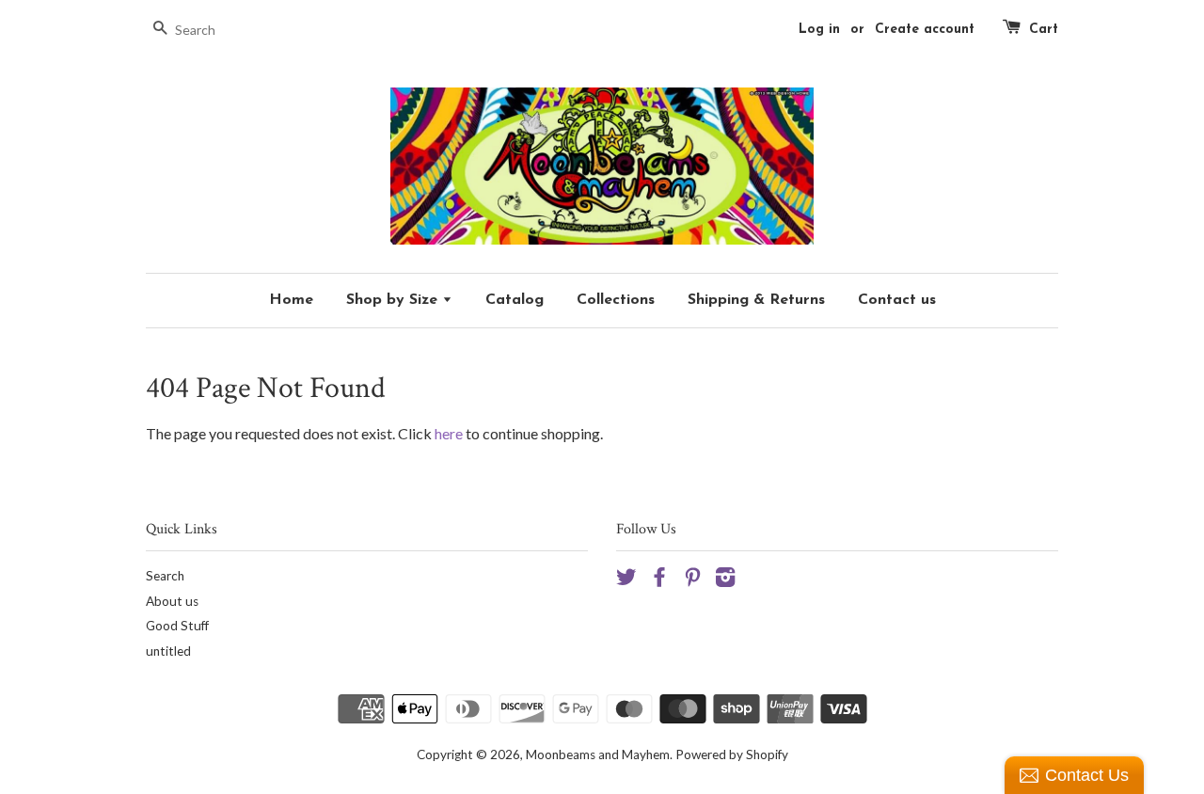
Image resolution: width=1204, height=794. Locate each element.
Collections (616, 300)
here (449, 433)
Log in (819, 30)
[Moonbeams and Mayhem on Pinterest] (692, 580)
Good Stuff (177, 625)
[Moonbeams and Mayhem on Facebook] (659, 580)
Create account (924, 30)
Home (291, 300)
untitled (168, 651)
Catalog (514, 300)
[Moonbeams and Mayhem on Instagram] (725, 580)
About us (172, 601)
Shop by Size (394, 300)
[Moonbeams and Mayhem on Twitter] (626, 580)
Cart (1043, 30)
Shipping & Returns (756, 300)
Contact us (897, 300)
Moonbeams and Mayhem (598, 754)
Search (165, 575)
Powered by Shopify (731, 754)
